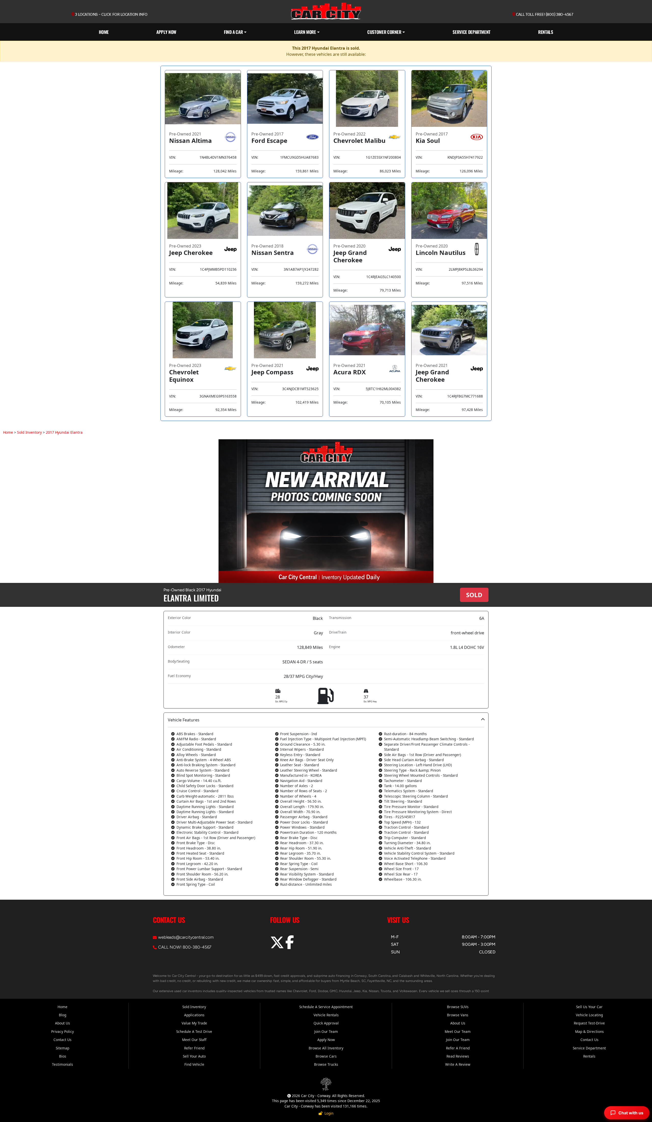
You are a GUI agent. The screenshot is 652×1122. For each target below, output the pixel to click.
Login (327, 1113)
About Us (62, 1023)
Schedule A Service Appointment (326, 1006)
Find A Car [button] (233, 32)
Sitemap (62, 1048)
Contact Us (62, 1039)
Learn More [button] (305, 32)
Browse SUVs (458, 1006)
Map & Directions (589, 1031)
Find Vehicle (194, 1064)
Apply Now (166, 32)
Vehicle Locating (589, 1014)
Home (104, 32)
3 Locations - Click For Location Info (110, 14)
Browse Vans (457, 1014)
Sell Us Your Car (589, 1006)
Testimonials (62, 1064)
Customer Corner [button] (384, 32)
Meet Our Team (458, 1031)
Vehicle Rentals (326, 1014)
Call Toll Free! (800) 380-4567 (544, 14)
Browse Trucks (326, 1064)
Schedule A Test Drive (194, 1031)
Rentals (545, 32)
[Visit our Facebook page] (289, 946)
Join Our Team (326, 1031)
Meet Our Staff (194, 1039)
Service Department (472, 32)
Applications (194, 1014)
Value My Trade (194, 1023)
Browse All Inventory (326, 1048)
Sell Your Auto (194, 1056)
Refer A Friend (458, 1048)
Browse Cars (326, 1056)
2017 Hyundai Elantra (64, 432)
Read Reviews (457, 1056)
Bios (62, 1056)
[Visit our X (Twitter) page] (277, 946)
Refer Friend (194, 1048)
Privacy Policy (62, 1031)
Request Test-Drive (589, 1023)
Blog (62, 1014)
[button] (326, 804)
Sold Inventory (29, 432)
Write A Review (457, 1064)
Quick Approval (326, 1023)
